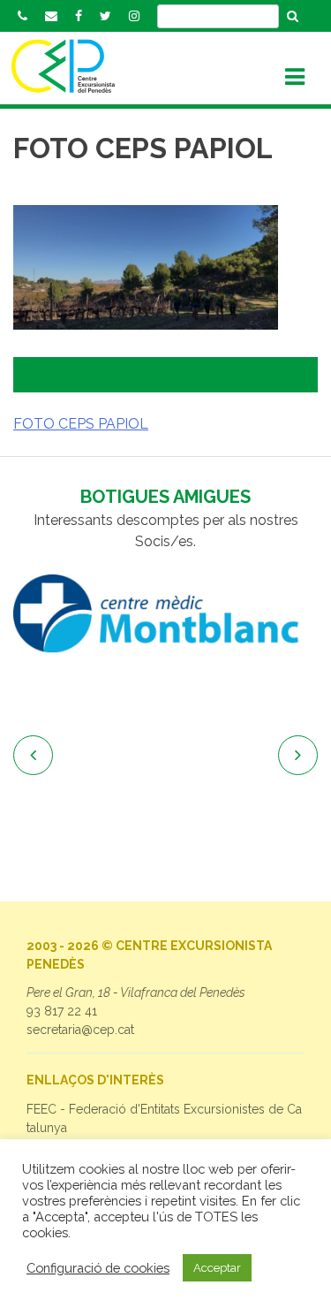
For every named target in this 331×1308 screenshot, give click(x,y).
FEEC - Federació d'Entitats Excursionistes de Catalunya (164, 1118)
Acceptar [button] (217, 1267)
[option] (165, 614)
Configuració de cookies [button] (97, 1267)
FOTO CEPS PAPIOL (80, 423)
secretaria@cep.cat (80, 1030)
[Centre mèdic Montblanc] (165, 614)
